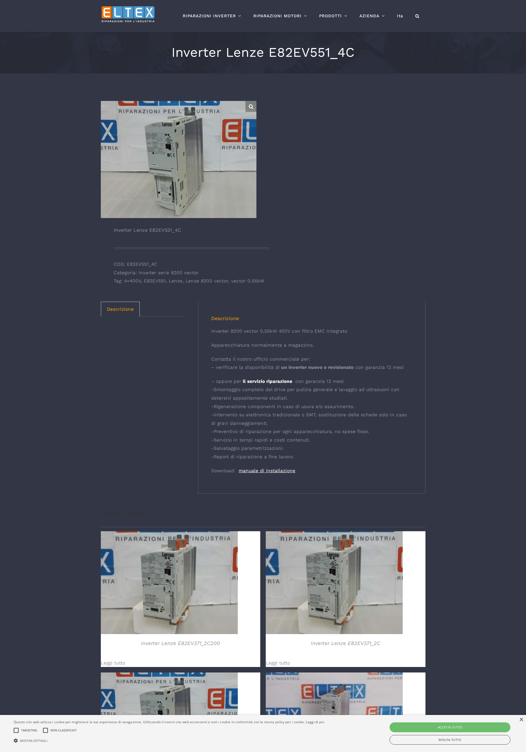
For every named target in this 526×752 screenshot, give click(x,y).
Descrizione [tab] (120, 309)
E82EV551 (155, 281)
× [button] (521, 720)
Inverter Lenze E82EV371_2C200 (180, 643)
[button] (417, 16)
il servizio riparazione (266, 381)
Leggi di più (315, 722)
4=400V (132, 281)
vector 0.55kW (247, 281)
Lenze (175, 281)
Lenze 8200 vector (206, 281)
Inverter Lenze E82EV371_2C (345, 643)
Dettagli (169, 583)
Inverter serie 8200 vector (169, 272)
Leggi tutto (113, 663)
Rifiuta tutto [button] (450, 740)
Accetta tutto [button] (450, 727)
